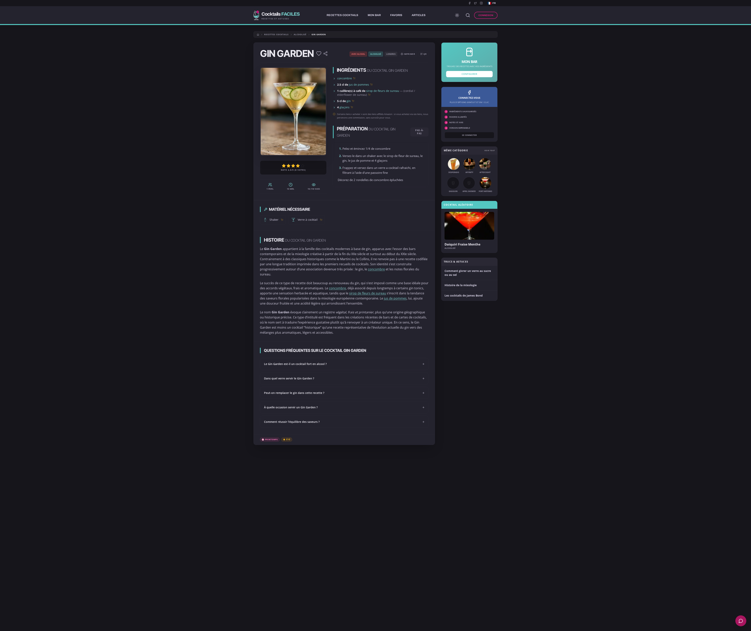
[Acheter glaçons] (352, 107)
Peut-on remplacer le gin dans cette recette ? (344, 393)
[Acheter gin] (353, 101)
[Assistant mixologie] (740, 620)
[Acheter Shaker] (282, 220)
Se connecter (469, 135)
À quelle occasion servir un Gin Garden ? (344, 407)
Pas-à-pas (419, 132)
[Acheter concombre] (354, 78)
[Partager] (325, 53)
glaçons (344, 107)
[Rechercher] (468, 15)
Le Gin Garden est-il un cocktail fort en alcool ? (344, 364)
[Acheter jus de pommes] (371, 84)
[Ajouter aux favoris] (319, 53)
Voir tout (489, 150)
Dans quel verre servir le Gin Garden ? (344, 378)
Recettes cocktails (276, 34)
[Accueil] (258, 34)
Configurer (469, 74)
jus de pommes (359, 84)
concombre (344, 78)
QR (425, 54)
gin (349, 101)
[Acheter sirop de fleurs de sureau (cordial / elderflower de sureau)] (369, 94)
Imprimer (409, 54)
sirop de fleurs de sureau (382, 91)
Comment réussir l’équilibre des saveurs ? (344, 421)
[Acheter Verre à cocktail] (321, 220)
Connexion (485, 15)
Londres (391, 54)
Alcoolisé (300, 34)
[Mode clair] (457, 15)
